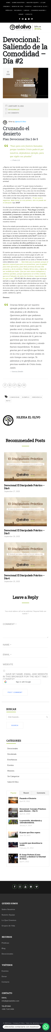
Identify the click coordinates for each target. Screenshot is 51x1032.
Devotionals (11, 754)
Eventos (28, 6)
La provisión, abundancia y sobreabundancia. (31, 822)
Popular (13, 793)
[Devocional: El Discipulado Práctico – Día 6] (25, 467)
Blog (3, 948)
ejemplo (26, 397)
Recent (26, 793)
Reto (8, 400)
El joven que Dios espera (30, 833)
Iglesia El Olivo (20, 122)
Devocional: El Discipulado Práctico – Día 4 (24, 577)
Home (8, 2)
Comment (9, 624)
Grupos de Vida (17, 6)
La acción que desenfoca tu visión (31, 844)
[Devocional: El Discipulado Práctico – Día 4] (25, 557)
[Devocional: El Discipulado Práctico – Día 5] (25, 512)
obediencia (37, 397)
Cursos (26, 10)
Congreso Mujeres (38, 10)
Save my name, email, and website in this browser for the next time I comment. (25, 676)
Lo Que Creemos (9, 920)
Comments (41, 793)
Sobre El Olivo (13, 782)
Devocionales (13, 109)
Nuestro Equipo (32, 2)
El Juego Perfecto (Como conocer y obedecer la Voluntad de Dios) (33, 857)
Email (7, 654)
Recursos (18, 10)
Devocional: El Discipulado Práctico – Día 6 (24, 487)
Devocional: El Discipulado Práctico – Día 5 (24, 532)
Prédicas (9, 10)
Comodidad (15, 397)
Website (8, 664)
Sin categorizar (13, 776)
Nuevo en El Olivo (40, 6)
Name (7, 644)
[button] (22, 681)
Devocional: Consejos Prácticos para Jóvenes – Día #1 (33, 810)
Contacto (28, 14)
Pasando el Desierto (28, 798)
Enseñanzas (12, 760)
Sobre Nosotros (18, 2)
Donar (21, 14)
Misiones (10, 771)
